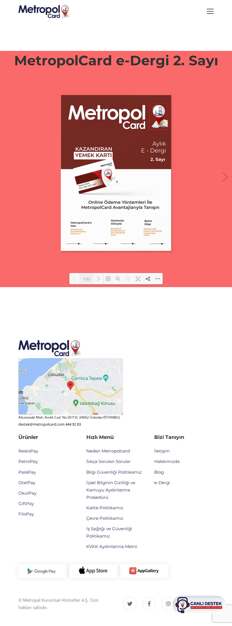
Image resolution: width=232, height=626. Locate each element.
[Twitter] (130, 603)
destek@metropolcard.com (41, 424)
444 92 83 (73, 424)
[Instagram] (168, 603)
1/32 (86, 278)
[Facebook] (149, 603)
